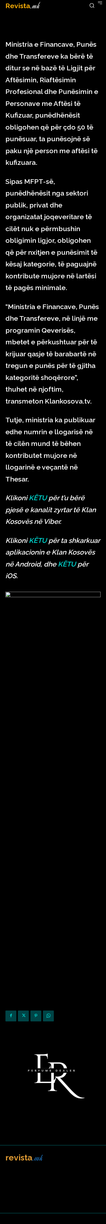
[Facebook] (10, 1016)
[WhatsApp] (48, 1016)
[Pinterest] (35, 1016)
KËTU (38, 498)
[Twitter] (23, 1016)
